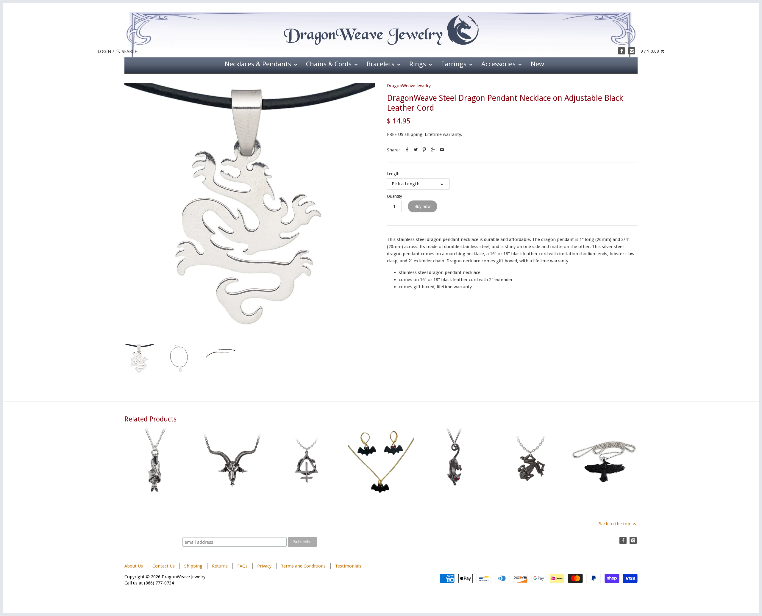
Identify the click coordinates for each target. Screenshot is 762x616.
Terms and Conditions (303, 566)
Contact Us (163, 566)
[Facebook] (621, 50)
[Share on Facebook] (407, 150)
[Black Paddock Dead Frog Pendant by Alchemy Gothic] (529, 461)
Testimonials (348, 566)
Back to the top (614, 523)
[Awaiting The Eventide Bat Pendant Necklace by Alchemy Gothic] (157, 461)
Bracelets (381, 64)
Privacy (264, 566)
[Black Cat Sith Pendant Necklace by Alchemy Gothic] (455, 461)
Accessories (499, 64)
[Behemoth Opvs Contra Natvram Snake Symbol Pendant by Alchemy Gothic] (306, 461)
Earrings (454, 64)
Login (104, 51)
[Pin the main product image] (424, 150)
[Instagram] (631, 50)
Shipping (193, 566)
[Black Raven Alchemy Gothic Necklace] (604, 461)
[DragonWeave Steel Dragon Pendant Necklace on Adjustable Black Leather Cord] (249, 208)
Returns (220, 566)
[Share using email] (442, 150)
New (537, 64)
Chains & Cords (329, 64)
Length (393, 173)
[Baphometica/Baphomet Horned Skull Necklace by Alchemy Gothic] (232, 461)
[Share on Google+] (433, 150)
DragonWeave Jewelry (409, 85)
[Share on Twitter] (416, 150)
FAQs (242, 566)
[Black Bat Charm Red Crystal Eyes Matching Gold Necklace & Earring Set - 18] (381, 461)
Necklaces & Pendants (259, 64)
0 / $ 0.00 (650, 51)
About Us (133, 566)
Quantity (394, 196)
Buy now (422, 206)
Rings (418, 64)
